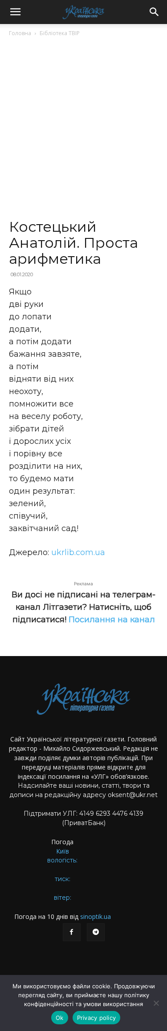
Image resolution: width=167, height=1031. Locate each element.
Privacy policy (96, 1017)
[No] (155, 1003)
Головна (20, 33)
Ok (60, 1017)
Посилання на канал (112, 619)
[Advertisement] (83, 131)
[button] (15, 12)
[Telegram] (96, 932)
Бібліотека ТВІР (60, 33)
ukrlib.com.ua (78, 552)
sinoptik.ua (95, 916)
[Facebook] (72, 932)
